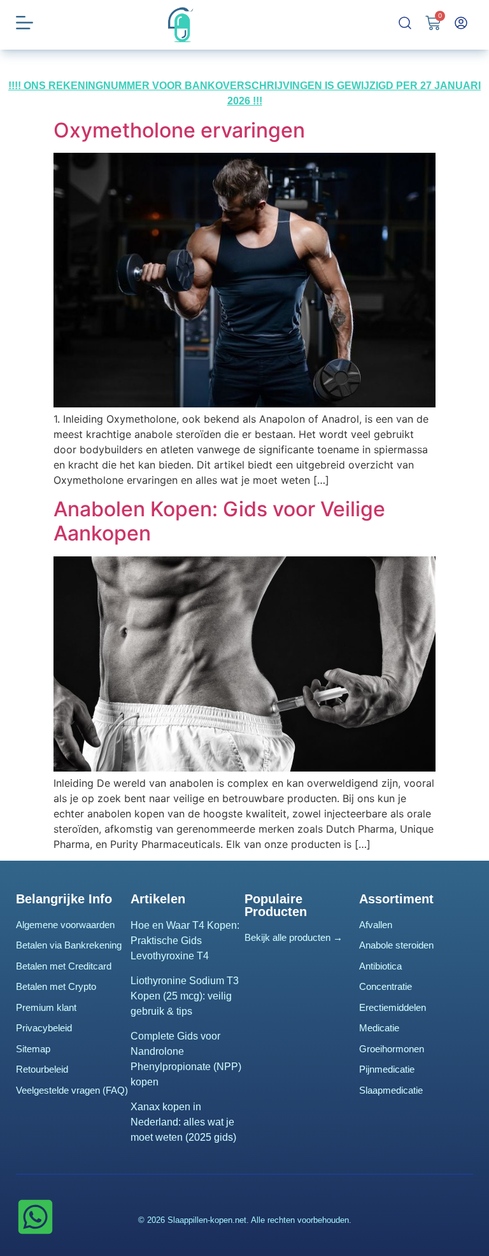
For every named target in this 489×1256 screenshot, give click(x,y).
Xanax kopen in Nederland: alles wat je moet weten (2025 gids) (183, 1122)
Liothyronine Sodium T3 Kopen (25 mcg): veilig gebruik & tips (185, 996)
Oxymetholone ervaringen (179, 130)
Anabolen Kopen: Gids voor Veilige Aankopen (219, 521)
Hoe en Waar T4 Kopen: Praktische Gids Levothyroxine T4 (185, 940)
